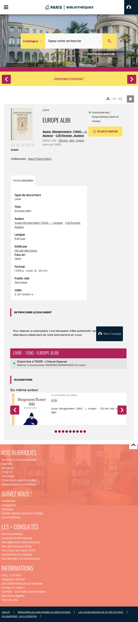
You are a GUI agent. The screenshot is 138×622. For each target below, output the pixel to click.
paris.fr (6, 612)
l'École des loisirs (71, 140)
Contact (15, 575)
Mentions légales (13, 595)
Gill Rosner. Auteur (70, 136)
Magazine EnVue (13, 579)
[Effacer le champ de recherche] (100, 41)
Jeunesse (7, 476)
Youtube (7, 509)
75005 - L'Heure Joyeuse (50, 361)
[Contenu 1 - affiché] (52, 431)
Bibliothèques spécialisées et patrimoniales (44, 612)
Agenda (6, 464)
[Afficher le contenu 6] (70, 431)
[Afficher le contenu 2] (56, 431)
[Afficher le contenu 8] (77, 431)
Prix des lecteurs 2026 (16, 546)
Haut (133, 445)
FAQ (4, 575)
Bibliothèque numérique (18, 484)
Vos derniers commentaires (20, 558)
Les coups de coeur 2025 (18, 550)
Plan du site (9, 600)
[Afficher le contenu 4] (63, 431)
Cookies (6, 591)
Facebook (8, 501)
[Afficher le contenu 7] (74, 431)
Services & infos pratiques (18, 459)
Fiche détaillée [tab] (23, 180)
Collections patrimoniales (19, 480)
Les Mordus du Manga (16, 554)
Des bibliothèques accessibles (22, 583)
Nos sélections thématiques (20, 542)
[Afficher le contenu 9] (81, 431)
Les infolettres (10, 517)
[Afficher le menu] (6, 7)
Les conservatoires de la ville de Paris (100, 612)
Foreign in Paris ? (13, 587)
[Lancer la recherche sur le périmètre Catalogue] (109, 41)
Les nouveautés (11, 534)
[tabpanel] (49, 245)
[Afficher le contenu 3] (59, 431)
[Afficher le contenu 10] (84, 431)
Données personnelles (30, 591)
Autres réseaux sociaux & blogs (22, 513)
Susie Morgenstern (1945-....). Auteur (39, 223)
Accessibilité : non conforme (19, 616)
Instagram (8, 505)
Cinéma (6, 472)
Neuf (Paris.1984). (40, 159)
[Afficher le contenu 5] (66, 431)
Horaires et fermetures (16, 538)
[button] (131, 7)
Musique (7, 468)
